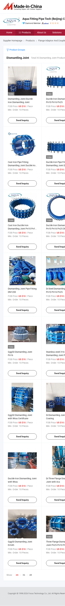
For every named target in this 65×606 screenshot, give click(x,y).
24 (17, 575)
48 (30, 574)
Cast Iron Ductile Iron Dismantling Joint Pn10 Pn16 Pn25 (22, 228)
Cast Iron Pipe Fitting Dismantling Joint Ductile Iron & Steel (22, 165)
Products (26, 32)
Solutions (57, 32)
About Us (41, 32)
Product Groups (17, 49)
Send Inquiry (22, 120)
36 (24, 574)
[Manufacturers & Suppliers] (23, 6)
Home (9, 32)
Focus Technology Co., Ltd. (40, 593)
